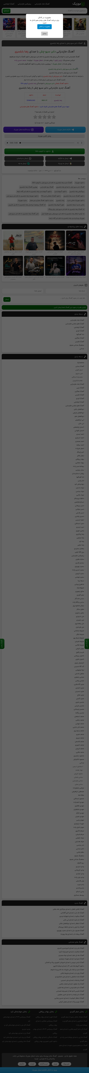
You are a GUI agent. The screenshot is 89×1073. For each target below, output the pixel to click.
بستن (44, 33)
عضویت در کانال (44, 26)
